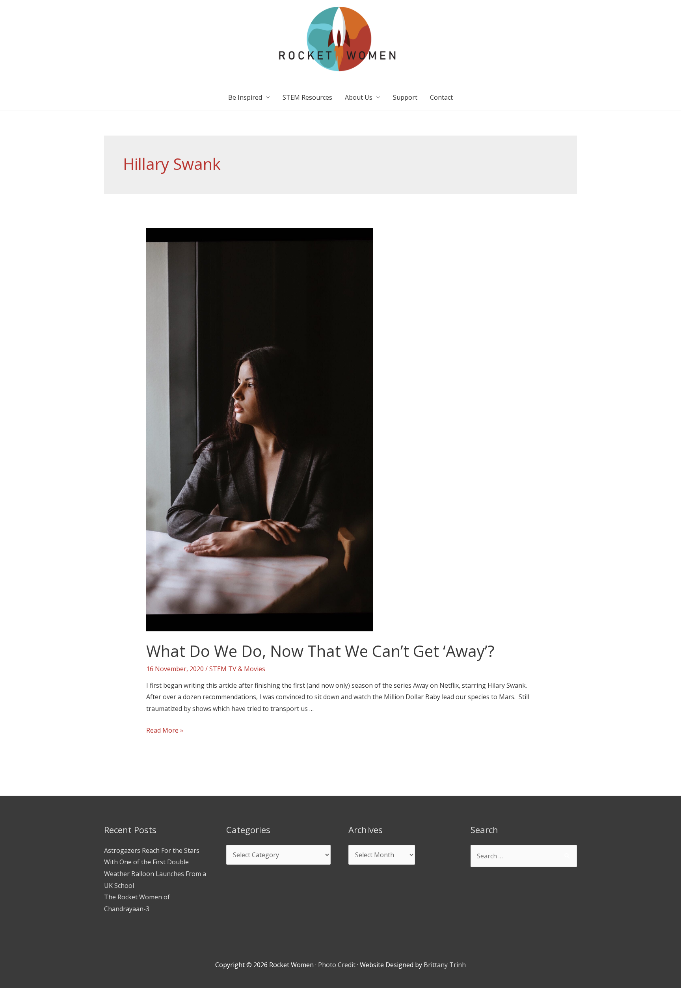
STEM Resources (307, 97)
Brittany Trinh (445, 964)
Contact (441, 97)
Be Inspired (245, 97)
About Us (358, 97)
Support (405, 97)
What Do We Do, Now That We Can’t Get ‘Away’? (320, 651)
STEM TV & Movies (237, 668)
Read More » (164, 730)
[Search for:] (524, 856)
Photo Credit (336, 964)
